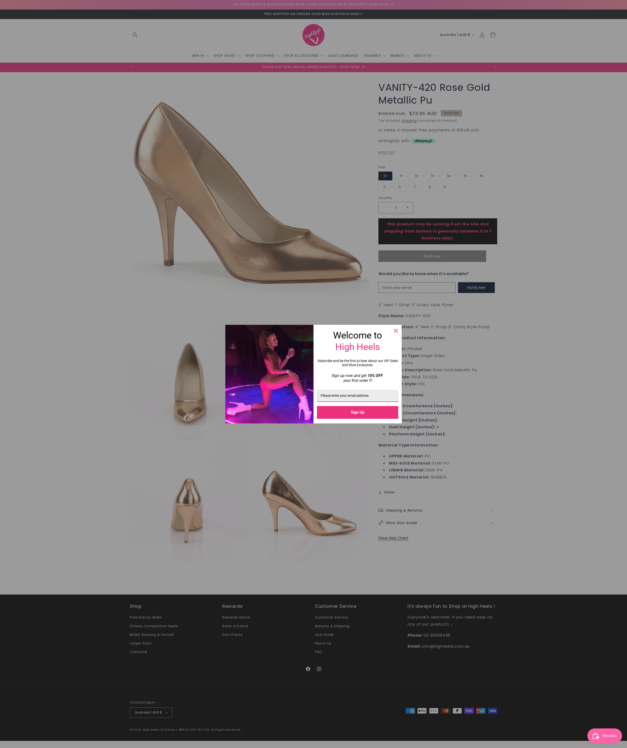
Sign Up (357, 412)
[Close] (396, 331)
